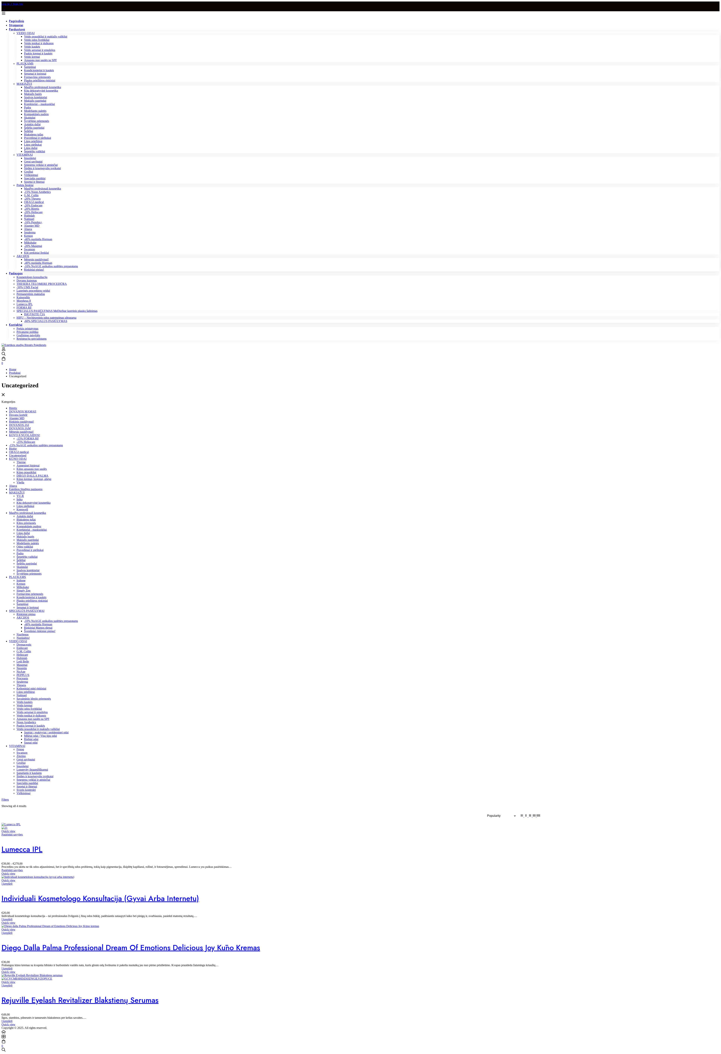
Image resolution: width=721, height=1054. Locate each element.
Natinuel (22, 695)
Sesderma (22, 681)
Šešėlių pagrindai (27, 563)
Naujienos (23, 634)
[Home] (360, 1032)
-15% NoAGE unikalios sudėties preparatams (36, 445)
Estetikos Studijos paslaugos (25, 489)
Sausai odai (31, 742)
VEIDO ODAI (18, 641)
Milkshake (23, 587)
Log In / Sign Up (12, 4)
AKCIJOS (23, 617)
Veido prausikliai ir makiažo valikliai (38, 729)
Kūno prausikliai (26, 472)
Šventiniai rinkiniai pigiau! (39, 631)
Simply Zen (23, 590)
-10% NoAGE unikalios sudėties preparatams (51, 621)
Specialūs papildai (27, 783)
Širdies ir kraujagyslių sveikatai (35, 776)
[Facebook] (3, 9)
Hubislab (22, 658)
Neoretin (22, 668)
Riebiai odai (31, 739)
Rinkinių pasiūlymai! (21, 421)
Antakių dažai (25, 516)
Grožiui (21, 762)
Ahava (13, 485)
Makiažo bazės (25, 536)
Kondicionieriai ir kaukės (31, 597)
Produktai (14, 372)
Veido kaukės (24, 702)
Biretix (13, 408)
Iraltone (21, 580)
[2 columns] (526, 816)
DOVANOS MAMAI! (22, 411)
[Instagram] (6, 9)
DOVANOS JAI (19, 425)
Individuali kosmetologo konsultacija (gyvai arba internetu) (100, 898)
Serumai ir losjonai (28, 607)
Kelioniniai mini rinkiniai (31, 688)
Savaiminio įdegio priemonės (34, 698)
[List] (522, 816)
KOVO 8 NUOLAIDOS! (24, 435)
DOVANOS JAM (20, 428)
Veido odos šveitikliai (29, 708)
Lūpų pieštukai (25, 506)
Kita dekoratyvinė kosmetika (34, 502)
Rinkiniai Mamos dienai (38, 627)
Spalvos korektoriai (28, 570)
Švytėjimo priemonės (29, 573)
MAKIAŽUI (16, 492)
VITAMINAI (17, 746)
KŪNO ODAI (17, 458)
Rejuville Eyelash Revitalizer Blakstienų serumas (80, 1000)
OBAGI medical (19, 452)
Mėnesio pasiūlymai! (21, 431)
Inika (20, 499)
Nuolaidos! (23, 637)
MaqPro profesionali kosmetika (27, 512)
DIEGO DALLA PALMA (32, 475)
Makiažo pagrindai (28, 539)
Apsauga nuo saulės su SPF (33, 718)
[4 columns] (534, 816)
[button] (7, 883)
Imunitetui (23, 766)
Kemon (21, 583)
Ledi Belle (23, 661)
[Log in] (4, 350)
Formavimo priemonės (30, 594)
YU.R (20, 496)
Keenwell (22, 509)
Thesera (21, 685)
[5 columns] (538, 816)
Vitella (20, 482)
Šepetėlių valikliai (27, 556)
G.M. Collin (24, 651)
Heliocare (22, 654)
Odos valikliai (25, 546)
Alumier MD (16, 418)
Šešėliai (21, 560)
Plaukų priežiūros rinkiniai (32, 600)
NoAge (21, 671)
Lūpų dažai (23, 533)
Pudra (20, 553)
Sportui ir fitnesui (27, 786)
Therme (21, 462)
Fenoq (20, 749)
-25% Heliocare (26, 441)
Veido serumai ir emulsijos (32, 712)
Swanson (22, 752)
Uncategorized (17, 455)
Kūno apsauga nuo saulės (32, 469)
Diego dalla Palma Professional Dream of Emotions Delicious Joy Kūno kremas (131, 947)
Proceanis (22, 678)
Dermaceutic (24, 644)
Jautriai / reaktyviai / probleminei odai (46, 732)
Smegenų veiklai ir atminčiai (33, 779)
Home (12, 369)
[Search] (360, 354)
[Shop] (360, 1036)
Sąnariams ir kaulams (29, 773)
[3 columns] (530, 816)
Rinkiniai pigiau (26, 614)
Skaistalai (22, 566)
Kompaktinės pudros (29, 526)
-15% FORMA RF (28, 438)
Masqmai (22, 664)
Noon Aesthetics (26, 722)
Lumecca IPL (22, 849)
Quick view (8, 831)
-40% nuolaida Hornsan (38, 624)
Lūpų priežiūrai (26, 691)
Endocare (22, 648)
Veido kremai (24, 705)
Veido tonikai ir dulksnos (31, 715)
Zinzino (21, 756)
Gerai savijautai (26, 759)
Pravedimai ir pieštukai (30, 550)
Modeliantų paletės (28, 543)
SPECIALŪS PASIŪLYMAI (26, 610)
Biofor (13, 448)
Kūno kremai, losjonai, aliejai (34, 479)
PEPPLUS (23, 675)
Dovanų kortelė (18, 414)
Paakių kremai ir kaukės (31, 725)
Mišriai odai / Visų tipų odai (40, 735)
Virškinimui (23, 793)
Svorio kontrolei (26, 789)
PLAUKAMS (17, 577)
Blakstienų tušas (26, 519)
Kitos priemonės (26, 523)
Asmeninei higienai (28, 465)
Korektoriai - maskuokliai (32, 529)
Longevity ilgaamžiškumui (32, 769)
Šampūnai (22, 604)
